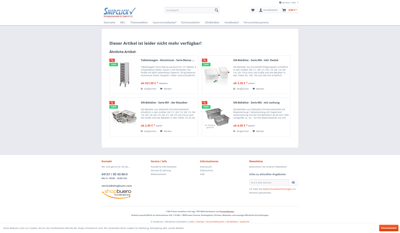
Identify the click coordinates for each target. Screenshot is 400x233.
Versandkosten (227, 211)
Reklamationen (158, 174)
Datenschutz (206, 170)
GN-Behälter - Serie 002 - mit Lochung (256, 102)
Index (191, 221)
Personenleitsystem (215, 221)
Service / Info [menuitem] (288, 2)
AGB (202, 174)
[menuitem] (192, 10)
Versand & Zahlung (161, 170)
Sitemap (200, 221)
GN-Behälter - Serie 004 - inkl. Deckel (255, 60)
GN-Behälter (232, 221)
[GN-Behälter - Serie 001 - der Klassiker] (124, 117)
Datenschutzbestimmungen (277, 188)
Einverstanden (389, 227)
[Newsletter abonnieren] (293, 182)
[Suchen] (216, 10)
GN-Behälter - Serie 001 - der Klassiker (164, 102)
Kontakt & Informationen (164, 166)
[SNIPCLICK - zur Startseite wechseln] (119, 12)
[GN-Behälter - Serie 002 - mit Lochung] (217, 117)
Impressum (206, 166)
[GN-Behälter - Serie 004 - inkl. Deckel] (217, 75)
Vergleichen (149, 88)
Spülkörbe (244, 221)
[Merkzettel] (253, 10)
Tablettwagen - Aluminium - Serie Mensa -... (168, 60)
